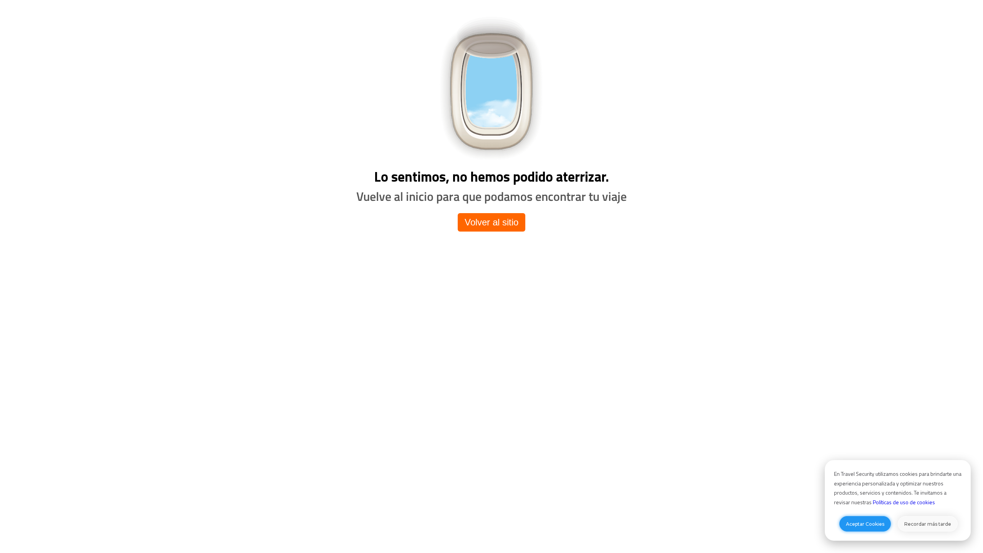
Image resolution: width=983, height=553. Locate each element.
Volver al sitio (491, 222)
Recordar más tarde (927, 524)
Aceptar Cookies (865, 524)
